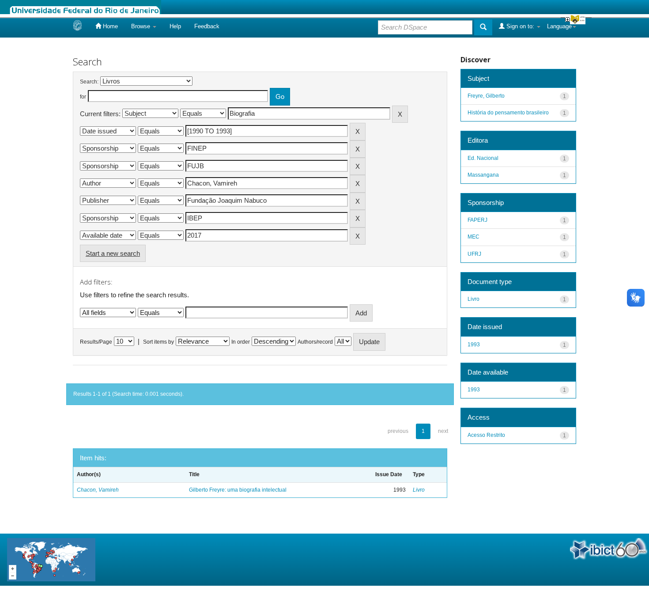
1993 (474, 344)
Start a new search (113, 253)
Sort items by (158, 342)
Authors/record (315, 342)
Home (109, 26)
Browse (141, 26)
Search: (89, 82)
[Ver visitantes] (51, 559)
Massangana (483, 175)
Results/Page (96, 342)
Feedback (206, 26)
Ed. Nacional (483, 158)
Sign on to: (520, 26)
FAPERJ (477, 220)
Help (175, 26)
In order (240, 342)
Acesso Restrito (486, 435)
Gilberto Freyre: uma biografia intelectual (238, 490)
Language (559, 26)
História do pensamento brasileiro (508, 113)
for (83, 97)
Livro (419, 490)
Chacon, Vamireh (98, 490)
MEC (473, 237)
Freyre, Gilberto (486, 96)
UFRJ (474, 254)
